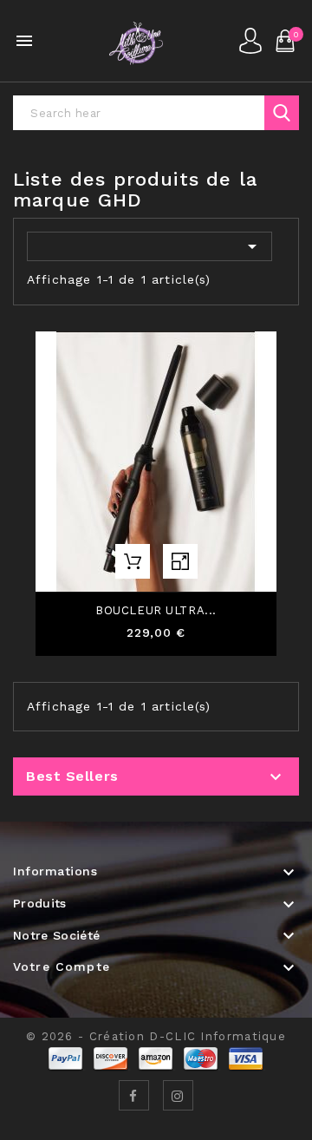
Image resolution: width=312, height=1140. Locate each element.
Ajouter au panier (132, 561)
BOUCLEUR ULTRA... (156, 611)
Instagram (178, 1095)
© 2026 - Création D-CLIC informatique (156, 1036)
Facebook (134, 1095)
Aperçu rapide (180, 561)
